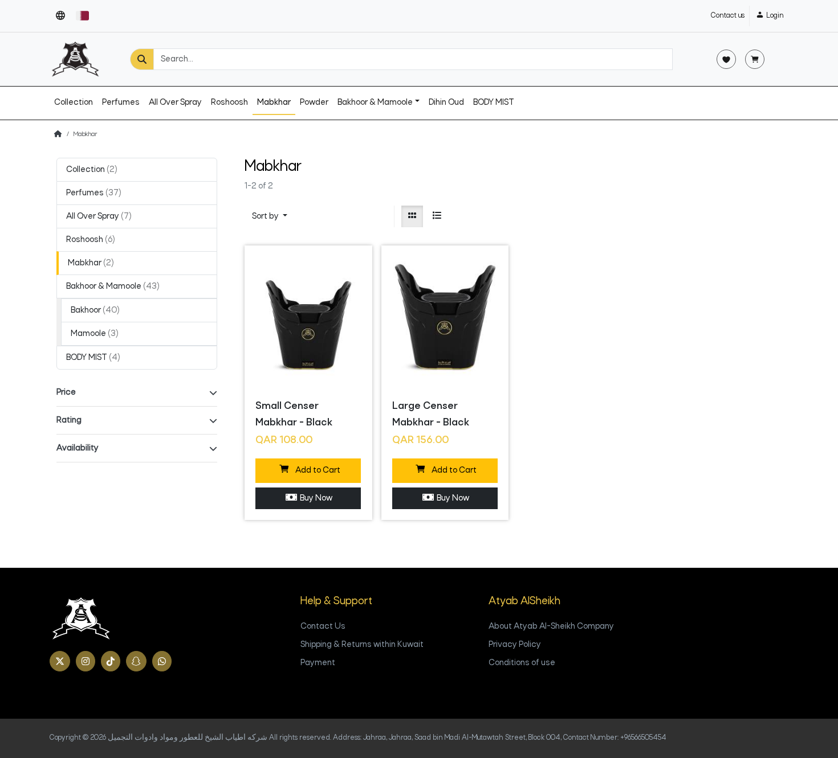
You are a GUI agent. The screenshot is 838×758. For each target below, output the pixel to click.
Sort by (266, 216)
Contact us (728, 15)
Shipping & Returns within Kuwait (362, 644)
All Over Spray (175, 102)
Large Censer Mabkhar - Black (430, 414)
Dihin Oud (446, 102)
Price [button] (66, 392)
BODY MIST (493, 102)
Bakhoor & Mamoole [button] (375, 102)
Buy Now (314, 498)
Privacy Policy (515, 644)
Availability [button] (77, 448)
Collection (73, 102)
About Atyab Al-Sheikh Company (551, 626)
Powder (314, 102)
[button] (60, 16)
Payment (317, 662)
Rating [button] (69, 420)
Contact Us (322, 626)
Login (774, 15)
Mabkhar (274, 102)
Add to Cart (316, 470)
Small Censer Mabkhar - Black (293, 414)
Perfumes (121, 102)
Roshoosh (229, 102)
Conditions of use (522, 662)
